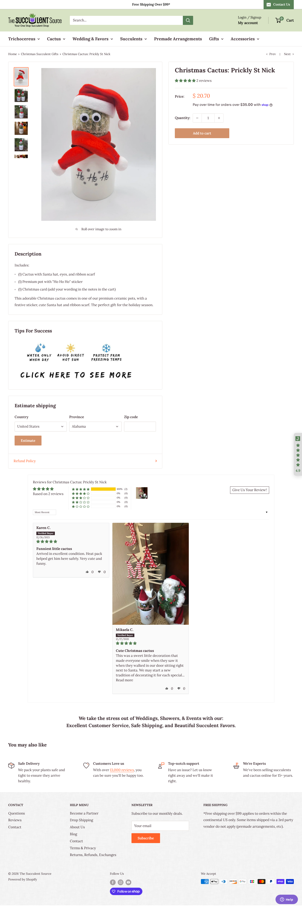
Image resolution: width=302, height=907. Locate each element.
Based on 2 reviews (48, 494)
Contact (14, 827)
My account (248, 22)
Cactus (54, 39)
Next (287, 54)
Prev (272, 54)
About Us (77, 827)
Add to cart (202, 133)
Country (21, 417)
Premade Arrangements (178, 39)
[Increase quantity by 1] (219, 118)
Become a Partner (84, 813)
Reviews (15, 820)
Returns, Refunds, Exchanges (93, 855)
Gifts (214, 39)
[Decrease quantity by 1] (197, 118)
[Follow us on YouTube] (128, 882)
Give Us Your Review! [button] (249, 490)
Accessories (243, 39)
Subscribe (146, 838)
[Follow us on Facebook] (113, 882)
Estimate (28, 440)
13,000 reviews (122, 770)
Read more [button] (124, 680)
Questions (16, 813)
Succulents (131, 39)
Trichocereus (21, 39)
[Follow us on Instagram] (120, 882)
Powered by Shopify (22, 879)
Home (12, 54)
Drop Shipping (81, 820)
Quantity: (182, 118)
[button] (185, 80)
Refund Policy (25, 461)
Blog (73, 834)
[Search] (188, 20)
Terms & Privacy (83, 848)
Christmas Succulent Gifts (39, 54)
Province (76, 417)
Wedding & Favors (90, 39)
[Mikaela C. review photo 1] (150, 574)
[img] (71, 541)
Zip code (131, 417)
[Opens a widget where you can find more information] (286, 900)
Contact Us (281, 4)
